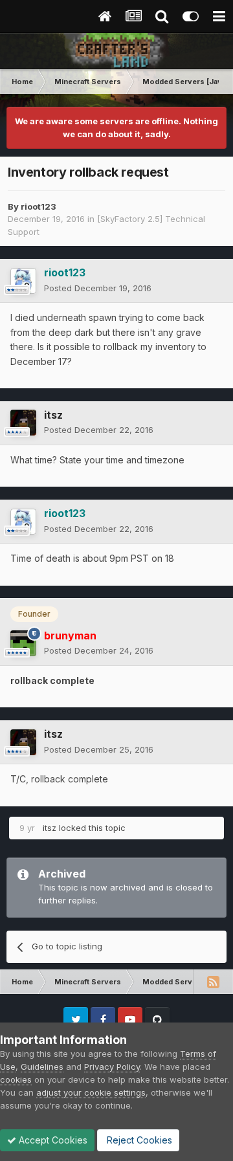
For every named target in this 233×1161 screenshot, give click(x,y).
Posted (97, 288)
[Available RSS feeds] (213, 981)
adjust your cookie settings (91, 1092)
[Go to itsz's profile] (23, 423)
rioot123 (38, 206)
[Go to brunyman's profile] (23, 643)
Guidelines (42, 1066)
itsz (53, 414)
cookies (16, 1079)
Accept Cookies (51, 1139)
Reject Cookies (138, 1139)
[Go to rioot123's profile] (23, 281)
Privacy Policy (112, 1066)
